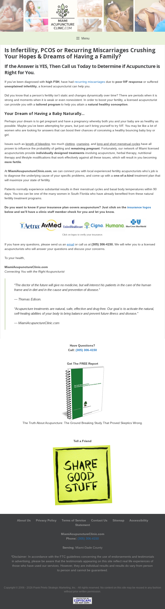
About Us (24, 520)
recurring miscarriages (90, 81)
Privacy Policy (46, 520)
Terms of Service (74, 520)
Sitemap (118, 520)
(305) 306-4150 (86, 350)
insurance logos (139, 207)
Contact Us (99, 520)
